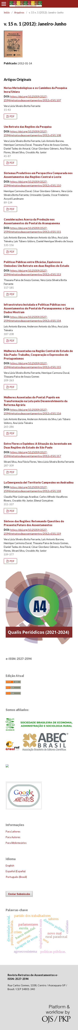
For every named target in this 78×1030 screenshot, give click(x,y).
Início (7, 12)
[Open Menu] (4, 4)
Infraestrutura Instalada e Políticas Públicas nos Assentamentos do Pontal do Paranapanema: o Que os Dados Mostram (39, 308)
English (10, 865)
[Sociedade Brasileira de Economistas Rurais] (39, 729)
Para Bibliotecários (16, 842)
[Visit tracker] (7, 766)
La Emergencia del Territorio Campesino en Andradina (38, 482)
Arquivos (19, 12)
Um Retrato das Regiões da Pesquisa (27, 126)
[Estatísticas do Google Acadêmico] (24, 809)
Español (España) (16, 871)
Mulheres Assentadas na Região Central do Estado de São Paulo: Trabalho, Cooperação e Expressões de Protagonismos (38, 354)
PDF (11, 116)
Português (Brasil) (16, 876)
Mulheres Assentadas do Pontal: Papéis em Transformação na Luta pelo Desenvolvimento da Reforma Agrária (35, 401)
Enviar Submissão (19, 893)
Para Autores (13, 837)
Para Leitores (13, 831)
